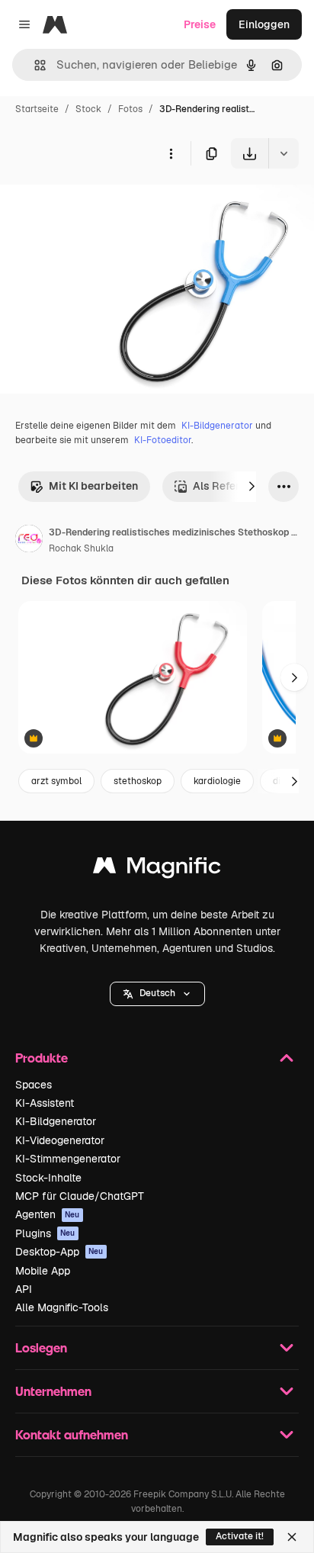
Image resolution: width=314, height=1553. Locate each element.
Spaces (33, 1085)
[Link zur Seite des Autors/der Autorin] (29, 541)
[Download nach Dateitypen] (283, 153)
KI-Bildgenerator (217, 426)
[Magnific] (157, 869)
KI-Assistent (44, 1103)
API (23, 1289)
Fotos (130, 109)
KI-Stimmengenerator (67, 1159)
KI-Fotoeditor (162, 440)
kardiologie (217, 781)
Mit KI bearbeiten (93, 486)
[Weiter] (251, 486)
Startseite (37, 109)
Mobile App (42, 1271)
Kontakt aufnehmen (71, 1434)
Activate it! (240, 1536)
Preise (200, 24)
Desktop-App (59, 1252)
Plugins (45, 1233)
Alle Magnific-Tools (61, 1307)
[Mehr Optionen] (170, 153)
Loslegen (41, 1347)
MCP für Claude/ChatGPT (79, 1196)
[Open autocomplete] (34, 65)
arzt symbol (56, 781)
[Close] (292, 1537)
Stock (88, 109)
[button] (157, 994)
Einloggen (264, 24)
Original (97, 204)
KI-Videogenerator (59, 1140)
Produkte (41, 1058)
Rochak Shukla (81, 548)
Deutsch (157, 993)
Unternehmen (53, 1391)
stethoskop (138, 781)
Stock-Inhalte (48, 1178)
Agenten (47, 1214)
